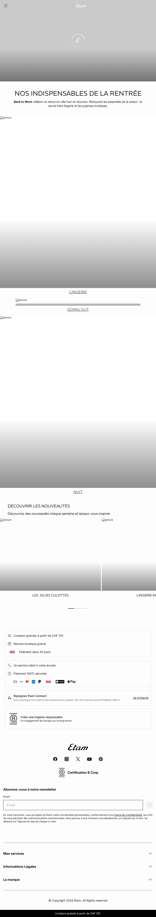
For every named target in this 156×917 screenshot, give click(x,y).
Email (7, 796)
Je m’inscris (140, 697)
